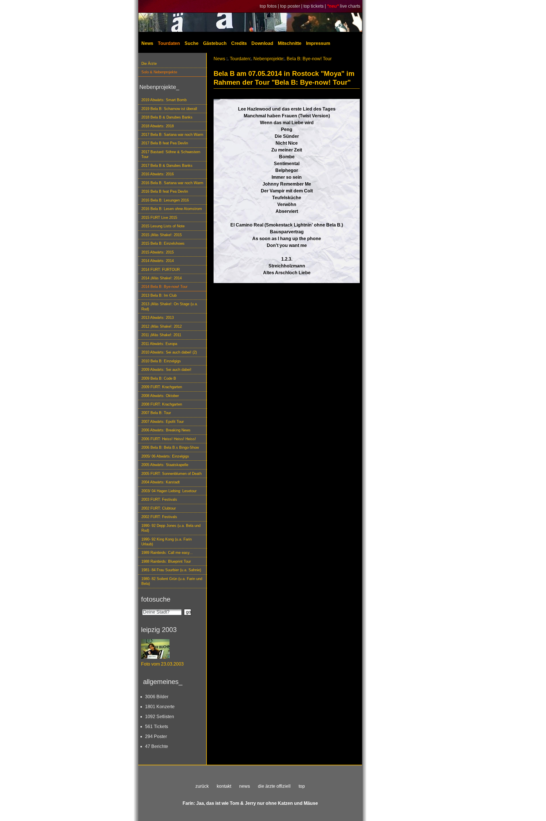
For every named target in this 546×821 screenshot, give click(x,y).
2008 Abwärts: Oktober (160, 396)
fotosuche (155, 599)
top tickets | (315, 6)
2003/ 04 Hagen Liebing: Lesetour (169, 491)
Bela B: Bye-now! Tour (309, 58)
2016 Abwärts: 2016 (157, 174)
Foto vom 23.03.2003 (162, 664)
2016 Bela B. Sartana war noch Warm (172, 183)
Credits (239, 43)
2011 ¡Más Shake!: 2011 (161, 335)
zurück (202, 786)
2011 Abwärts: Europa (159, 344)
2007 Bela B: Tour (156, 413)
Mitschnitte (289, 43)
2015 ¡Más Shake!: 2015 (161, 235)
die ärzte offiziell (274, 786)
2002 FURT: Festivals (159, 517)
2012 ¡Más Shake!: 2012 (161, 326)
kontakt (224, 786)
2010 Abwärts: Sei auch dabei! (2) (169, 352)
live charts (350, 6)
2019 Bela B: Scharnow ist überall (169, 109)
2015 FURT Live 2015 (159, 217)
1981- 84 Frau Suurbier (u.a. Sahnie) (171, 570)
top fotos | (270, 6)
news (244, 786)
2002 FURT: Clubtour (158, 508)
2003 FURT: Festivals (159, 499)
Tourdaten (169, 43)
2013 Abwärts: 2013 (157, 317)
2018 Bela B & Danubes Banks (167, 117)
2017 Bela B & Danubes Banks (167, 165)
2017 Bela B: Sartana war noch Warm (172, 134)
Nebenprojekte (268, 58)
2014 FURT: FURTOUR (160, 269)
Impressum (318, 43)
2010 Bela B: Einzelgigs (161, 361)
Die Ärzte (149, 63)
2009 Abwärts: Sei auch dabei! (166, 369)
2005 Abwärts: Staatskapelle (164, 465)
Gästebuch (215, 43)
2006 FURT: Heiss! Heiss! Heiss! (168, 439)
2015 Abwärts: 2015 (157, 252)
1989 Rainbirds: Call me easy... (167, 552)
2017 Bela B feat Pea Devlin (164, 143)
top (302, 786)
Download (262, 43)
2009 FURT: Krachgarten (161, 387)
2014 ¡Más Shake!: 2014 (161, 278)
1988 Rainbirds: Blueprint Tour (166, 561)
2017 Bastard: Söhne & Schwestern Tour (170, 154)
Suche (191, 43)
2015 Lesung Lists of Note (163, 226)
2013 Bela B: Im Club (159, 295)
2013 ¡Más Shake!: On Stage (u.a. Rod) (169, 306)
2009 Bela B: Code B (158, 378)
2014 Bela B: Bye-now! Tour (164, 286)
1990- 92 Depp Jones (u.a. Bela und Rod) (170, 528)
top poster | (291, 6)
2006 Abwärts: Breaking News (166, 430)
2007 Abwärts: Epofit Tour (162, 421)
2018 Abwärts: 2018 (157, 126)
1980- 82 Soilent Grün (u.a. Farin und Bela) (171, 581)
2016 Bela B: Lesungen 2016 (165, 200)
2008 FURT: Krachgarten (161, 404)
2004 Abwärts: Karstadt (160, 482)
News (147, 43)
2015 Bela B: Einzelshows (163, 243)
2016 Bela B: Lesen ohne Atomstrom (171, 209)
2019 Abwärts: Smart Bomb (164, 100)
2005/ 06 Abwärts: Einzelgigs (165, 456)
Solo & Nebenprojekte (159, 72)
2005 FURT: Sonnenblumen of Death (171, 473)
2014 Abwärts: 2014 (157, 261)
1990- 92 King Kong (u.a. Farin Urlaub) (166, 541)
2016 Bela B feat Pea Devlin (164, 191)
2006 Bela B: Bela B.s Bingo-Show (170, 447)
